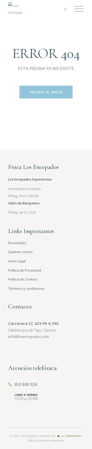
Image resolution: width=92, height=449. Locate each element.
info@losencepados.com (28, 336)
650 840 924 (25, 384)
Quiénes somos (20, 252)
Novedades (17, 243)
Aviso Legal (17, 261)
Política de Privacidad (24, 270)
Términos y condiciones (26, 288)
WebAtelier (74, 436)
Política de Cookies (22, 279)
